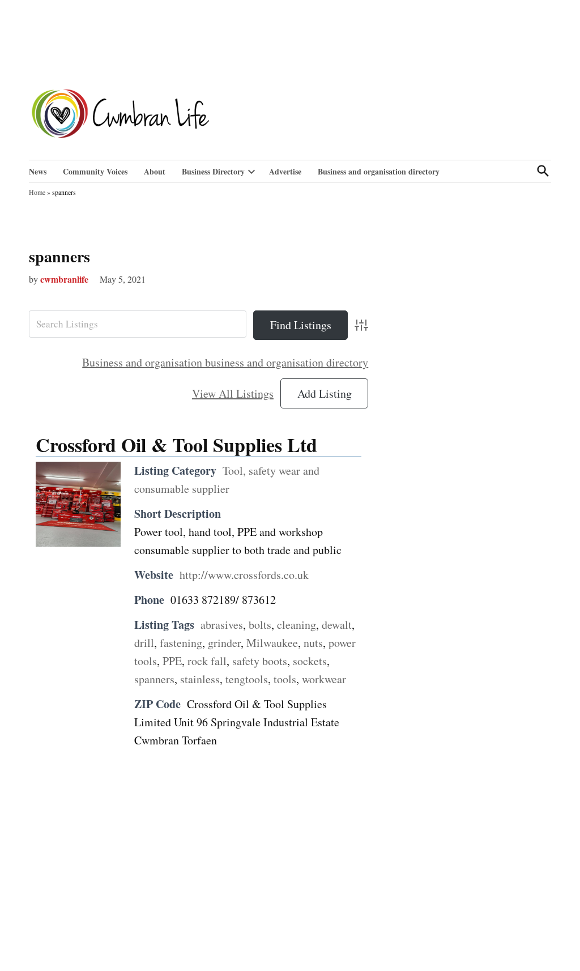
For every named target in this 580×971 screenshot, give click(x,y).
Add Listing (324, 393)
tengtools (246, 679)
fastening (181, 642)
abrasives (222, 624)
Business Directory (213, 171)
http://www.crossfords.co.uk (244, 574)
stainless (200, 679)
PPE (172, 660)
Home (37, 192)
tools (285, 679)
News (37, 171)
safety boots (259, 660)
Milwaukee (272, 642)
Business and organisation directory (379, 171)
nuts (313, 642)
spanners (59, 256)
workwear (324, 679)
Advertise (285, 171)
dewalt (337, 624)
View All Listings (233, 393)
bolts (260, 624)
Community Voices (95, 171)
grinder (224, 642)
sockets (310, 660)
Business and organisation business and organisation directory (225, 362)
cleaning (296, 624)
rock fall (207, 660)
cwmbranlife (64, 279)
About (154, 171)
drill (144, 642)
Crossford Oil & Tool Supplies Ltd (176, 445)
